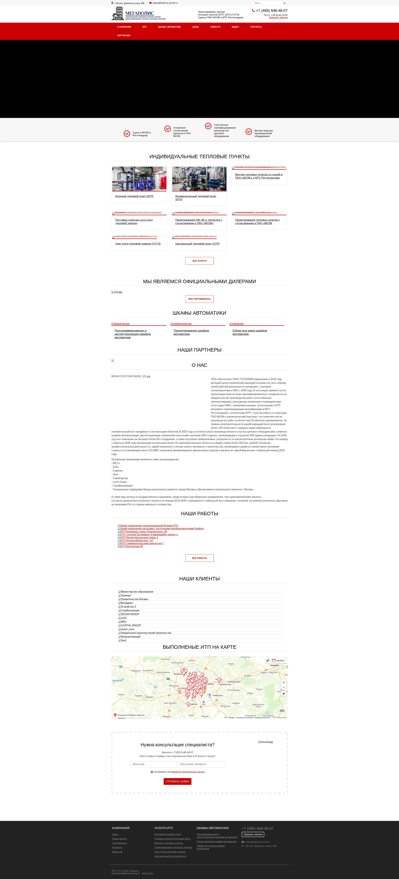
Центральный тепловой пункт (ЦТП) (197, 243)
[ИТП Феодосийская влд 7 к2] (135, 540)
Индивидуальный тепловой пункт (172, 838)
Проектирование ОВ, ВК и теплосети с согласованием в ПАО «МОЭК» (198, 221)
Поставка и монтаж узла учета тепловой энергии (134, 221)
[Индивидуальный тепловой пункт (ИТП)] (199, 190)
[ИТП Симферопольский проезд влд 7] (141, 543)
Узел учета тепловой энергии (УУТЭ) (138, 243)
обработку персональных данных (188, 771)
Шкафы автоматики (169, 27)
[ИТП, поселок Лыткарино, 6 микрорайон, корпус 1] (148, 534)
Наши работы (119, 838)
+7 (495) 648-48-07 (272, 10)
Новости (215, 27)
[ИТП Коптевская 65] (130, 546)
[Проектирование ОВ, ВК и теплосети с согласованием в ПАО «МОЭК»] (199, 212)
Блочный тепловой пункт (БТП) (134, 196)
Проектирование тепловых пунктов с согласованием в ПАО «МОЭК (257, 221)
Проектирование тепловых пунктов (173, 847)
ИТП (144, 27)
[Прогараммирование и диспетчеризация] (120, 323)
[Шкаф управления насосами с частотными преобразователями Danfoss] (161, 528)
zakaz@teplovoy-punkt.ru (165, 3)
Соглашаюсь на (179, 771)
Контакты (256, 27)
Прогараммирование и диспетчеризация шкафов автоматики (133, 334)
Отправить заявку (178, 781)
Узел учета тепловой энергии (169, 851)
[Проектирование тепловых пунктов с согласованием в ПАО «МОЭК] (259, 212)
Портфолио (123, 35)
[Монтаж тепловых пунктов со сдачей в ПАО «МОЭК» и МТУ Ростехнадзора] (259, 166)
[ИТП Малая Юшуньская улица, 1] (138, 537)
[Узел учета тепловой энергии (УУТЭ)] (134, 235)
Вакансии (117, 851)
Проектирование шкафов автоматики (216, 841)
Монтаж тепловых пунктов (168, 843)
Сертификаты (119, 843)
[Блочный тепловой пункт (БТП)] (139, 190)
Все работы (199, 558)
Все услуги (199, 261)
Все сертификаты (199, 299)
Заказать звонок (278, 17)
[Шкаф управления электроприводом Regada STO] (148, 525)
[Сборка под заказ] (236, 323)
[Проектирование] (181, 323)
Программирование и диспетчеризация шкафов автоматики (217, 835)
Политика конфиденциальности (125, 873)
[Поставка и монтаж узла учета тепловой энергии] (139, 212)
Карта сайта (147, 873)
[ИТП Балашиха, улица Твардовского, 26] (142, 531)
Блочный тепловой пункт (167, 834)
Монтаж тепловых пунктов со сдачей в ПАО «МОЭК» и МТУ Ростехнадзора (258, 176)
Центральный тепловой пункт (170, 856)
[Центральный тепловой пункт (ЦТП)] (194, 235)
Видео (235, 27)
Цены (195, 27)
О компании (124, 27)
